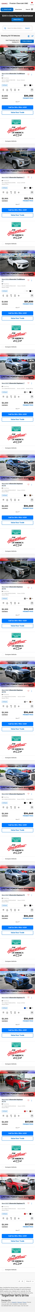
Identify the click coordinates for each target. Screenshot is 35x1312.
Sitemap (19, 1302)
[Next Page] (22, 1281)
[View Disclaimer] (18, 90)
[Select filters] (28, 36)
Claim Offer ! (17, 19)
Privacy (24, 1302)
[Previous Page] (19, 1281)
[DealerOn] (6, 1300)
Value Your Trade (17, 112)
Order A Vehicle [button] (27, 41)
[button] (7, 9)
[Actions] (31, 74)
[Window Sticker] (32, 90)
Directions (18, 9)
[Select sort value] (32, 36)
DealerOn (14, 1302)
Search (27, 28)
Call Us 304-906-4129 (17, 107)
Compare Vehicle (10, 141)
